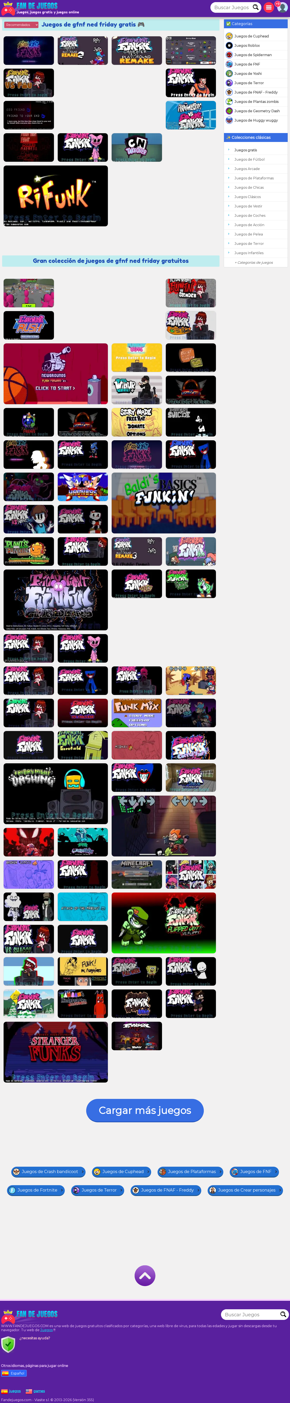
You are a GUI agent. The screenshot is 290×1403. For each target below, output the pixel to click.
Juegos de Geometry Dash (257, 111)
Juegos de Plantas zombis (257, 102)
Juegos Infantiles (249, 253)
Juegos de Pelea (249, 234)
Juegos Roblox (247, 46)
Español (17, 1373)
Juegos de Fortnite (37, 1190)
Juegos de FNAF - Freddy (256, 92)
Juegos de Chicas (249, 188)
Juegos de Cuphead (252, 36)
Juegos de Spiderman (253, 55)
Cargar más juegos (145, 1110)
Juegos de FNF (247, 64)
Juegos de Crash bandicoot (50, 1171)
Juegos (46, 1330)
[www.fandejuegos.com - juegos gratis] (29, 1316)
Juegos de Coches (250, 216)
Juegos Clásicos (248, 197)
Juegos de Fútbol (250, 159)
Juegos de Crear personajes (247, 1190)
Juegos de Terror (249, 83)
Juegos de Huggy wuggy (256, 120)
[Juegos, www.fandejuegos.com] (29, 8)
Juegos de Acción (249, 225)
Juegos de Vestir (248, 206)
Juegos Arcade (247, 169)
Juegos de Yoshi (248, 74)
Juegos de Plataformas (254, 178)
